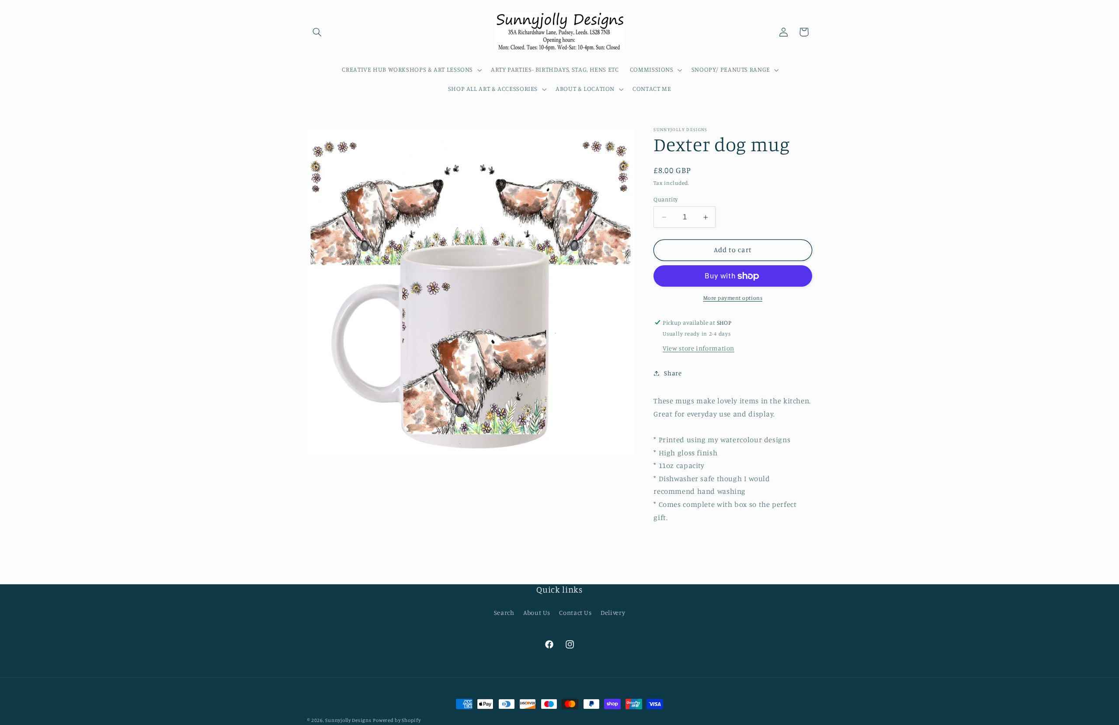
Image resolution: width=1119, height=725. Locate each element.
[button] (317, 32)
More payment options (733, 298)
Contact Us (575, 612)
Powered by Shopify (396, 720)
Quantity (665, 199)
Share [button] (672, 373)
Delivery (613, 612)
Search (504, 612)
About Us (536, 612)
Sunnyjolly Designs (348, 720)
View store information (698, 348)
